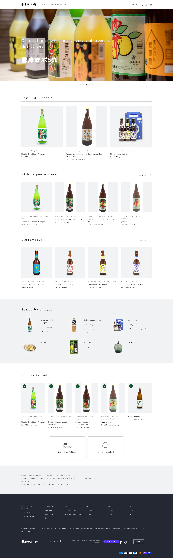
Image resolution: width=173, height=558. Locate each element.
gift (87, 347)
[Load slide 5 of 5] (92, 84)
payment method (105, 452)
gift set (87, 342)
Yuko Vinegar (134, 416)
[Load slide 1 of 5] (80, 84)
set (87, 351)
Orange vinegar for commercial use (101, 220)
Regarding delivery (67, 452)
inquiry (143, 528)
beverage (132, 320)
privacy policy (27, 531)
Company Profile (130, 528)
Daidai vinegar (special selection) (69, 219)
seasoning (90, 329)
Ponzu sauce (47, 327)
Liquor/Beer (135, 325)
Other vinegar (47, 331)
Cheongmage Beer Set (119, 154)
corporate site (53, 541)
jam (87, 332)
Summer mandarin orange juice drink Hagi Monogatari (84, 155)
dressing (89, 325)
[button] (59, 5)
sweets (43, 342)
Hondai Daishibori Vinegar (33, 154)
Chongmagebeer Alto (64, 284)
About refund (60, 528)
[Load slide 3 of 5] (86, 84)
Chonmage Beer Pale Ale (132, 284)
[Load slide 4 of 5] (89, 84)
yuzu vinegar (126, 222)
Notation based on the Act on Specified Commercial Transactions (95, 528)
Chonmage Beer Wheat (98, 284)
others (131, 342)
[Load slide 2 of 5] (83, 84)
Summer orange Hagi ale (32, 284)
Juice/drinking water (139, 329)
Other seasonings (92, 320)
